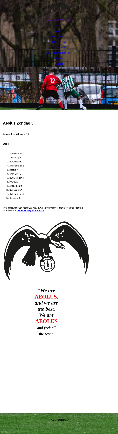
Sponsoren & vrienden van (58, 53)
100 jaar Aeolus (59, 42)
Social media (59, 47)
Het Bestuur (57, 58)
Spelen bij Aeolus (58, 36)
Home (59, 25)
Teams (58, 31)
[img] (59, 8)
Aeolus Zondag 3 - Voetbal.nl (30, 210)
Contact (59, 64)
